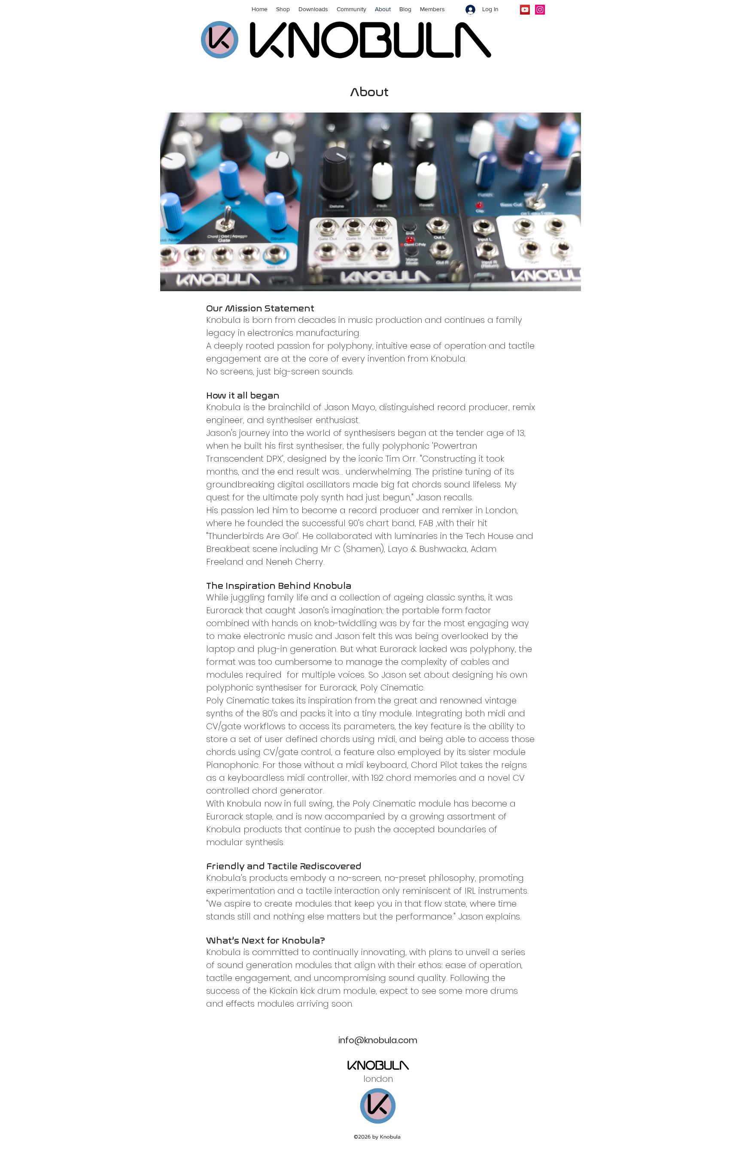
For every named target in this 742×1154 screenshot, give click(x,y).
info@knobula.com (377, 1040)
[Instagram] (540, 10)
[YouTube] (525, 10)
